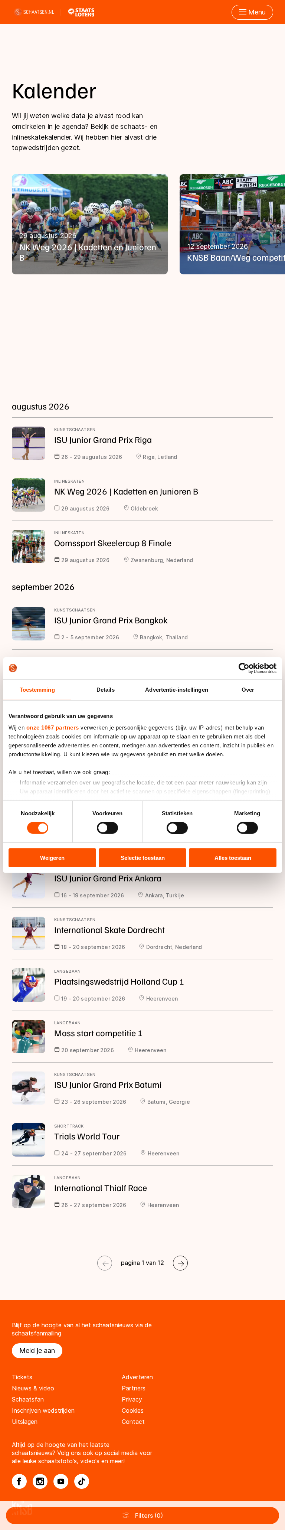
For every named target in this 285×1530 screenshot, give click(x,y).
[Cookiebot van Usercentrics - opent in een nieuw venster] (244, 667)
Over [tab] (248, 689)
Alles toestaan (232, 858)
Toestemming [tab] (37, 689)
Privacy (132, 1399)
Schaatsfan (28, 1399)
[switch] (107, 828)
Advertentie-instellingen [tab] (176, 689)
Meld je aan (37, 1350)
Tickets (22, 1377)
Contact (133, 1421)
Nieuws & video (33, 1388)
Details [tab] (105, 689)
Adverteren (137, 1377)
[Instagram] (40, 1481)
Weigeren (52, 858)
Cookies (133, 1410)
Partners (133, 1388)
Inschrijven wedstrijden (43, 1410)
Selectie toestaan (143, 858)
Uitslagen (24, 1421)
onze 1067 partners (52, 727)
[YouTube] (60, 1481)
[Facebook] (19, 1481)
